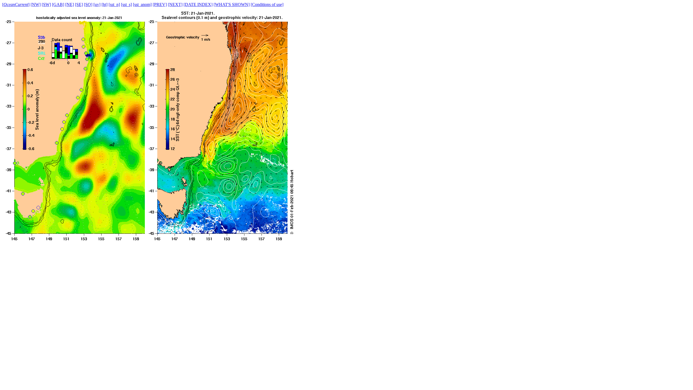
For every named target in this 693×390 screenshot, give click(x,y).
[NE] (69, 4)
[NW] (36, 4)
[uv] (96, 4)
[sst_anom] (142, 4)
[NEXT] (175, 4)
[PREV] (160, 4)
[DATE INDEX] (198, 4)
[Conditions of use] (267, 4)
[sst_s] (126, 4)
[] (16, 4)
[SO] (88, 4)
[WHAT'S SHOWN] (232, 4)
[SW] (46, 4)
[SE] (79, 4)
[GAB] (58, 4)
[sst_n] (114, 4)
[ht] (104, 4)
